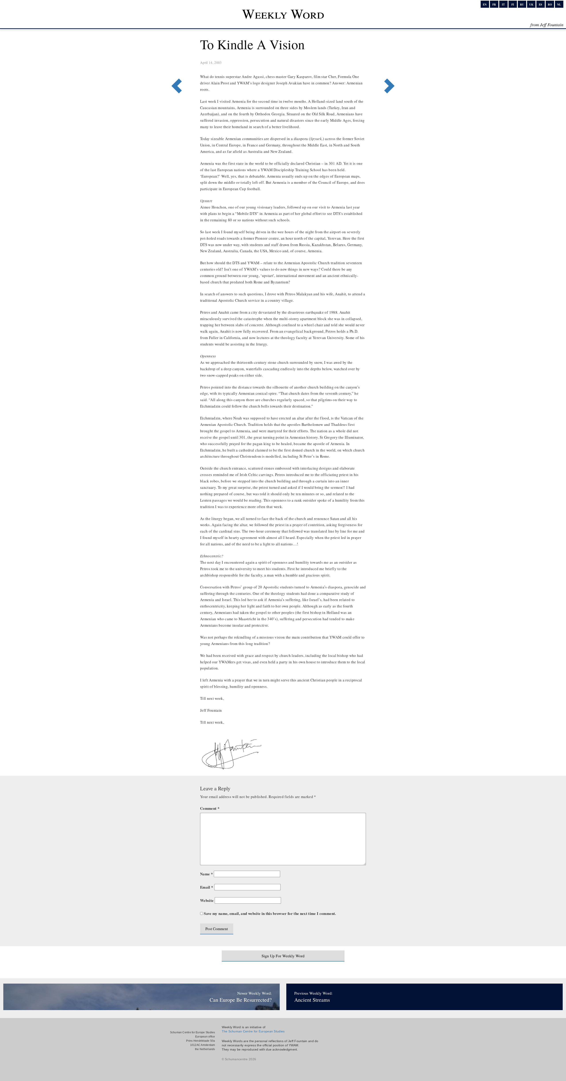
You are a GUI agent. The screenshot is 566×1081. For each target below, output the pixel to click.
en (485, 4)
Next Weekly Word (175, 68)
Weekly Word (283, 13)
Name (206, 874)
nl (559, 4)
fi (512, 4)
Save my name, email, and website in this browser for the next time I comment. (270, 913)
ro (550, 4)
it (503, 4)
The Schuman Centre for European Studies (253, 1031)
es (540, 4)
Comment (210, 808)
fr (494, 4)
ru (522, 4)
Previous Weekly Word (391, 68)
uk (531, 4)
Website (207, 900)
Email (206, 887)
